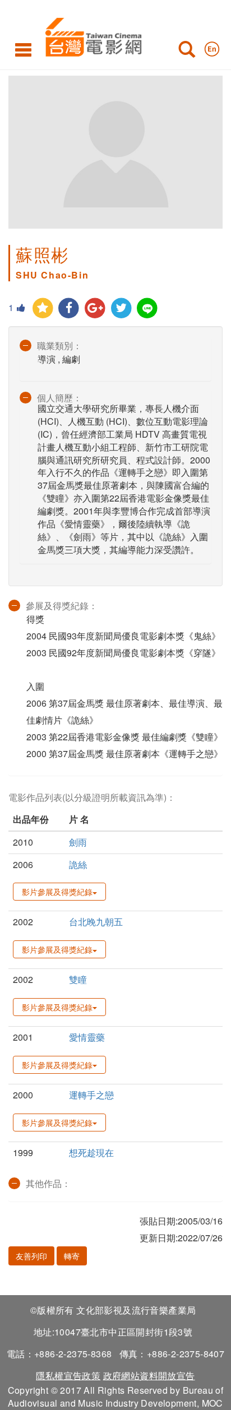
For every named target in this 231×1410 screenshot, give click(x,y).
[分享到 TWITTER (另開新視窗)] (121, 308)
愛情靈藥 (87, 1037)
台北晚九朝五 (96, 921)
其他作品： (48, 1183)
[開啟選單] (23, 49)
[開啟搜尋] (186, 51)
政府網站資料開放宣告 (149, 1375)
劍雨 (78, 842)
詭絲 (78, 864)
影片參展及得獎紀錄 (57, 891)
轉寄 (72, 1255)
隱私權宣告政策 (68, 1375)
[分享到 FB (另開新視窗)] (69, 308)
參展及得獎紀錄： (62, 605)
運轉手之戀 (91, 1094)
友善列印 (31, 1255)
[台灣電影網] (90, 35)
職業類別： (59, 345)
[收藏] (43, 308)
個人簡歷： (59, 397)
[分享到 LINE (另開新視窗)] (148, 308)
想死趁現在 (91, 1152)
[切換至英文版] (212, 46)
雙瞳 (78, 979)
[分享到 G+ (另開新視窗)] (95, 308)
